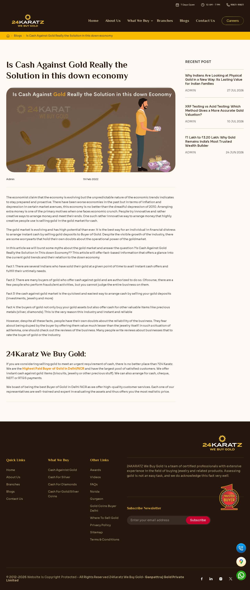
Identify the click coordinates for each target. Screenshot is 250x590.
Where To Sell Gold (104, 518)
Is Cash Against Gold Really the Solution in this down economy (69, 35)
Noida (94, 491)
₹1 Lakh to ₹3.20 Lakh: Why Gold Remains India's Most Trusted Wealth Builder (210, 141)
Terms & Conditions (104, 539)
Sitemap (96, 532)
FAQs (94, 484)
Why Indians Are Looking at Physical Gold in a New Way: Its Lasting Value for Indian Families (213, 79)
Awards (95, 470)
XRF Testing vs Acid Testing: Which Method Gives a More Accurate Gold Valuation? (214, 110)
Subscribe (198, 520)
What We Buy (138, 21)
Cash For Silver (59, 477)
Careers (233, 21)
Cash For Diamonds (62, 484)
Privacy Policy (100, 525)
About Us (113, 21)
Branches (165, 21)
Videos (95, 477)
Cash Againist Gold (62, 470)
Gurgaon (96, 499)
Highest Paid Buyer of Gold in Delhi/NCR (53, 368)
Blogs (184, 21)
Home (93, 21)
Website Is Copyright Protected (52, 577)
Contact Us (205, 21)
